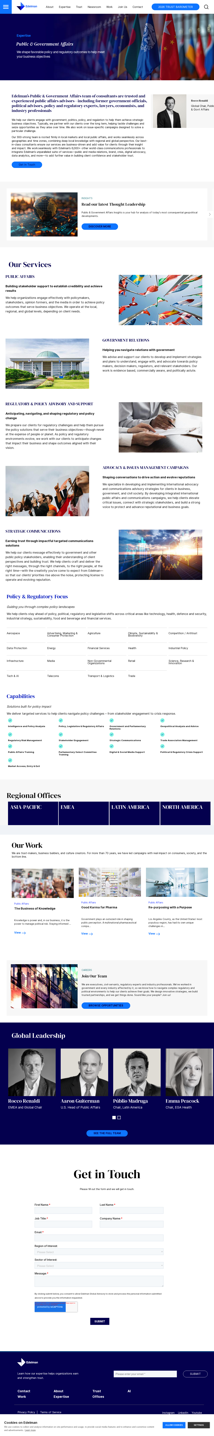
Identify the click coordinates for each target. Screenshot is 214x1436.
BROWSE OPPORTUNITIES (106, 1005)
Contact (138, 7)
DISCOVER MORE (100, 226)
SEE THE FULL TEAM (107, 1133)
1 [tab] (114, 1117)
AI (129, 1391)
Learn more (30, 1430)
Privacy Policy (26, 1412)
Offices (98, 1397)
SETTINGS (199, 1425)
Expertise (65, 7)
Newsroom (94, 7)
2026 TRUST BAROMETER (175, 7)
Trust (79, 7)
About (50, 7)
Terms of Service (50, 1412)
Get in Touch (27, 164)
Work (109, 7)
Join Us (122, 7)
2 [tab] (119, 1117)
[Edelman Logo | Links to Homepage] (22, 8)
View (17, 932)
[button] (6, 7)
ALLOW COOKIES (174, 1425)
